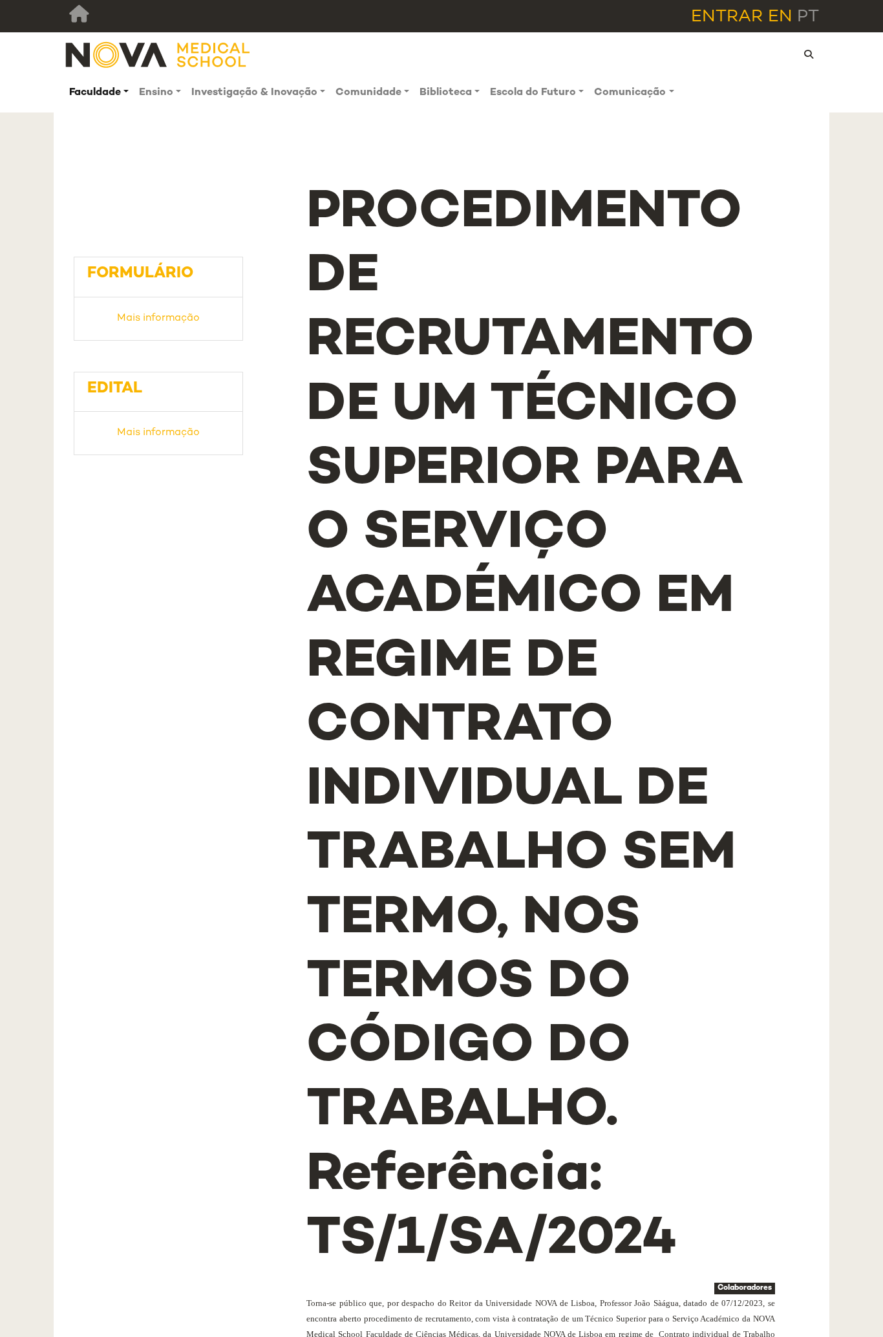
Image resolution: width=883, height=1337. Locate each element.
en (780, 17)
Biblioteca (446, 92)
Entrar (727, 17)
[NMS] (158, 54)
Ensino (156, 92)
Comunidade (368, 92)
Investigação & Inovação (254, 92)
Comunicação (630, 92)
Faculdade (95, 92)
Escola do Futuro (533, 92)
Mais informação (158, 318)
